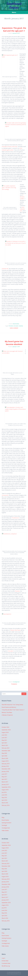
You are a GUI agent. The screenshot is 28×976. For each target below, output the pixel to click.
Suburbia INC (5, 268)
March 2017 (5, 782)
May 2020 (4, 753)
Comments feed (6, 963)
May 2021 (4, 740)
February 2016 (5, 805)
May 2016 (4, 797)
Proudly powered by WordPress (14, 972)
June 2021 (4, 737)
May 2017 (4, 776)
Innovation (16, 326)
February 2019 (5, 763)
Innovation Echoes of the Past (9, 146)
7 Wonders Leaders (22, 196)
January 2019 (5, 766)
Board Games (16, 323)
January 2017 (5, 784)
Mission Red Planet (15, 630)
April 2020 (4, 756)
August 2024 (5, 732)
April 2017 (4, 779)
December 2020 (6, 750)
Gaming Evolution (6, 822)
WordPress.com (17, 973)
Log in (3, 958)
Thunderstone (15, 518)
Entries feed (5, 961)
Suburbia (21, 326)
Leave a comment (14, 328)
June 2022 (4, 735)
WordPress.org (6, 966)
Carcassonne (5, 495)
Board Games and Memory (9, 707)
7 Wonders (11, 326)
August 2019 (5, 761)
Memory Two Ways (7, 712)
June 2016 (4, 795)
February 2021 (5, 748)
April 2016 (4, 800)
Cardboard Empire (14, 5)
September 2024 (6, 730)
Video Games (5, 830)
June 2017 (4, 774)
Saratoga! (4, 825)
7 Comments (14, 684)
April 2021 (4, 743)
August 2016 (5, 789)
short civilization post (22, 209)
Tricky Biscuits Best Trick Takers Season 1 (13, 710)
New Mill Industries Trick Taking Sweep (12, 704)
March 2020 (5, 758)
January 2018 (5, 771)
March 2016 (5, 803)
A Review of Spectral (7, 715)
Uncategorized (16, 681)
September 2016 (6, 787)
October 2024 (5, 727)
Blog (3, 817)
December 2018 (6, 769)
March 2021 (5, 745)
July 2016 (4, 792)
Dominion (17, 591)
